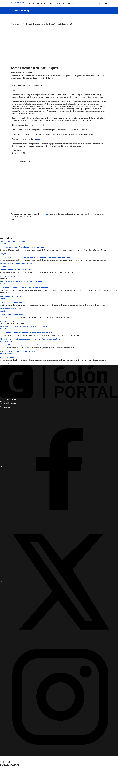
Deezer (46, 214)
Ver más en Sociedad (7, 321)
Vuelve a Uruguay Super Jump (11, 315)
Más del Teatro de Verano (8, 364)
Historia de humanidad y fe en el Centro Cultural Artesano (22, 247)
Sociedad (50, 3)
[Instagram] (102, 3)
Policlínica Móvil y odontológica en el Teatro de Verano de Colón (24, 345)
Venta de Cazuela (7, 357)
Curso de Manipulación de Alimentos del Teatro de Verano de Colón (26, 332)
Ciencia (57, 3)
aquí (38, 139)
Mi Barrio (31, 3)
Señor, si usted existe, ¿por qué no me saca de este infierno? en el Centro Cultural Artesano (35, 257)
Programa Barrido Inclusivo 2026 (12, 302)
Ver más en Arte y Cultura (8, 276)
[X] (60, 581)
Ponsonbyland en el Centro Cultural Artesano (17, 270)
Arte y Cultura (41, 3)
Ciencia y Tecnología (16, 72)
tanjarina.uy (68, 759)
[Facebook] (96, 3)
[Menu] (106, 3)
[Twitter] (99, 3)
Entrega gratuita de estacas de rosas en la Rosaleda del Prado (24, 287)
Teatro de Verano (6, 329)
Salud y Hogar (66, 3)
